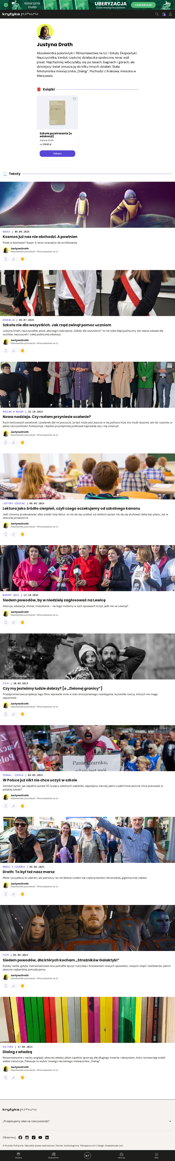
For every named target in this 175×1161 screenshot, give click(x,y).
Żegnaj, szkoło (13, 775)
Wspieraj (18, 1158)
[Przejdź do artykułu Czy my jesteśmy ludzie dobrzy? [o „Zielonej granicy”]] (87, 656)
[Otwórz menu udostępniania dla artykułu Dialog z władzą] (14, 1077)
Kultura (8, 1046)
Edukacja (9, 320)
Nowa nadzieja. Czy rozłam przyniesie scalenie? (47, 416)
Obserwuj (121, 1158)
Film (6, 683)
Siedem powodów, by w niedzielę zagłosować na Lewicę (54, 600)
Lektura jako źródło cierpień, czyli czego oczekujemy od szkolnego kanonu (71, 508)
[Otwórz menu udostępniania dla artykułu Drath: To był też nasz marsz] (14, 894)
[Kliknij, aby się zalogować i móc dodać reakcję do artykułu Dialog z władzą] (22, 1077)
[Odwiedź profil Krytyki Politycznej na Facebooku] (20, 1137)
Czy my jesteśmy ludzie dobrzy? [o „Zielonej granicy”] (52, 688)
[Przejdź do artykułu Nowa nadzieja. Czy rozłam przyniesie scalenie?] (87, 385)
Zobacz (57, 153)
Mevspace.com (88, 1145)
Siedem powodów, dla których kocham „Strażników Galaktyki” (61, 960)
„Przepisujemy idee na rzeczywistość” (26, 1121)
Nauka (6, 231)
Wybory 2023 (11, 595)
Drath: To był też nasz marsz (29, 871)
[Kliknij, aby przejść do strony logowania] (170, 14)
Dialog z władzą (17, 1051)
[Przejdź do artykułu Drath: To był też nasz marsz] (87, 840)
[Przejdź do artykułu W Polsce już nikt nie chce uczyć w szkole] (87, 748)
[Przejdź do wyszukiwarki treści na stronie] (157, 14)
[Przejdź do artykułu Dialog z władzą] (87, 1020)
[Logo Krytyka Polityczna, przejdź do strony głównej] (20, 14)
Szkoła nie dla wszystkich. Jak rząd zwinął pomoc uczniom (57, 325)
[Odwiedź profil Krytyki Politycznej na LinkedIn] (47, 1137)
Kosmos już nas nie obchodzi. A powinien (40, 236)
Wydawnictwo (53, 1158)
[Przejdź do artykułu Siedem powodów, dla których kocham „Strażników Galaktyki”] (87, 928)
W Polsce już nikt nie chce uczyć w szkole (40, 780)
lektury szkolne (14, 503)
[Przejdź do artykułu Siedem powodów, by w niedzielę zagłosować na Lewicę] (87, 568)
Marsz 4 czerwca (14, 866)
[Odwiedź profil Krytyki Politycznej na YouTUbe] (40, 1137)
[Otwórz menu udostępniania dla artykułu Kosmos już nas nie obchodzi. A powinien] (14, 259)
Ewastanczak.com (114, 1145)
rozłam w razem (13, 411)
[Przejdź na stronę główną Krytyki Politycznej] (20, 1110)
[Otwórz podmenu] (170, 1121)
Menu (156, 1158)
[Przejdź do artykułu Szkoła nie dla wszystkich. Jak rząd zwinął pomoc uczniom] (87, 293)
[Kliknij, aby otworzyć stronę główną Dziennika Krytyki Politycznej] (87, 1155)
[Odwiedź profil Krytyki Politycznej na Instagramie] (27, 1137)
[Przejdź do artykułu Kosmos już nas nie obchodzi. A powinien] (87, 205)
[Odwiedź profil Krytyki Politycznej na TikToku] (34, 1137)
